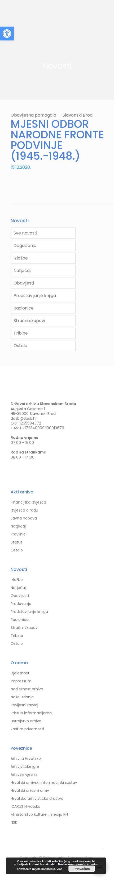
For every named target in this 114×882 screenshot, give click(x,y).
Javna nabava (24, 518)
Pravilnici (19, 534)
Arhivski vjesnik (24, 774)
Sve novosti (25, 233)
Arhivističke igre (25, 766)
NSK (14, 822)
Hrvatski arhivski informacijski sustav (44, 782)
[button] (7, 33)
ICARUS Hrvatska (25, 806)
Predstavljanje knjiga (35, 295)
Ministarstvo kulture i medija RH (39, 814)
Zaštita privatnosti (27, 729)
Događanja (25, 245)
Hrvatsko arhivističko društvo (37, 798)
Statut (16, 542)
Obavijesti (24, 283)
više (59, 869)
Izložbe (21, 258)
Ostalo (20, 346)
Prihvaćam (81, 868)
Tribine (21, 333)
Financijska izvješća (28, 502)
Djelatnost (20, 673)
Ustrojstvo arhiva (26, 721)
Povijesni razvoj (24, 705)
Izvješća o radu (24, 510)
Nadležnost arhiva (27, 689)
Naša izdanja (22, 697)
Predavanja (21, 603)
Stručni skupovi (29, 321)
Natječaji (22, 270)
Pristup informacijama (31, 713)
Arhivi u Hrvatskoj (26, 758)
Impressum (21, 681)
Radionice (24, 308)
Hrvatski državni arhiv (30, 790)
